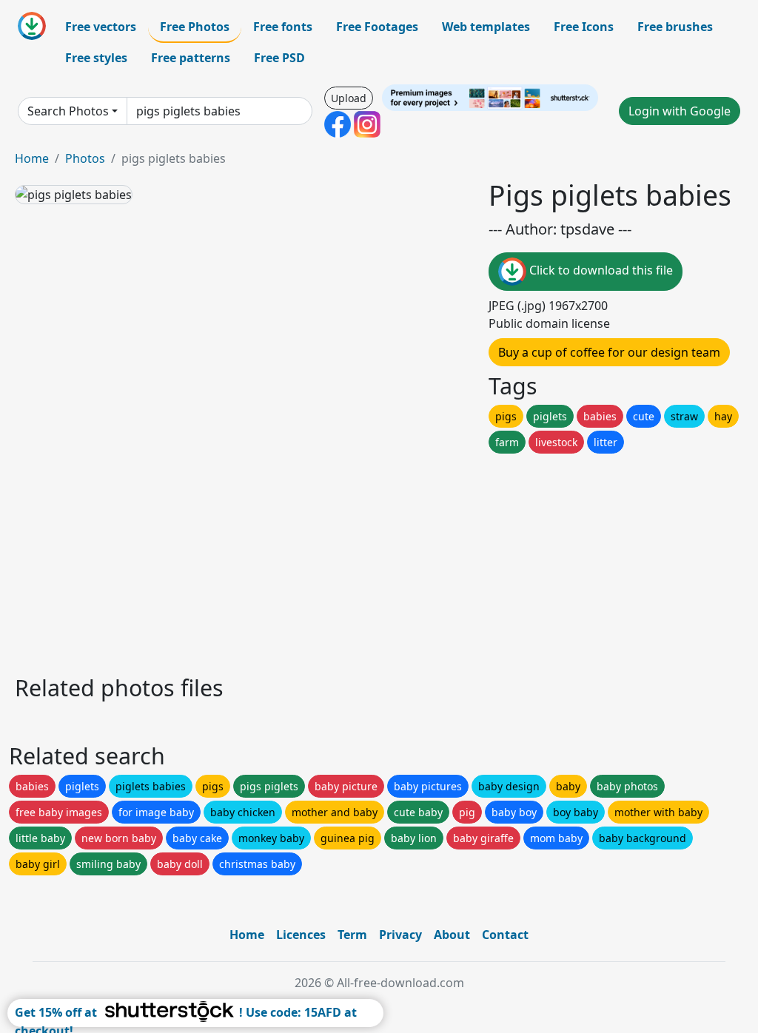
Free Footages (377, 26)
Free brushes (675, 26)
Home (32, 158)
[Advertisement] (379, 560)
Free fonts (282, 26)
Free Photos (194, 26)
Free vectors (100, 26)
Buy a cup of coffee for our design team (609, 352)
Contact (505, 934)
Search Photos (68, 111)
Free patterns (190, 58)
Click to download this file (599, 270)
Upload (348, 98)
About (452, 934)
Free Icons (584, 26)
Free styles (96, 58)
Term (352, 934)
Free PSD (279, 58)
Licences (301, 934)
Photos (85, 158)
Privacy (400, 934)
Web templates (486, 26)
